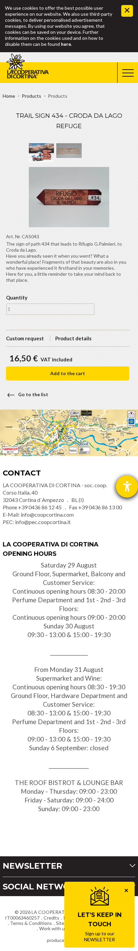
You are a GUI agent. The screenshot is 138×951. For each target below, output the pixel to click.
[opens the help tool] (127, 487)
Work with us (53, 928)
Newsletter (32, 866)
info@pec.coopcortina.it (43, 522)
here (66, 44)
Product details (73, 338)
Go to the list (33, 394)
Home (9, 96)
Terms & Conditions (31, 923)
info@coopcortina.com (47, 514)
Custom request (25, 338)
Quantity (16, 297)
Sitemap (64, 923)
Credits (51, 918)
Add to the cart (67, 373)
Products (31, 96)
